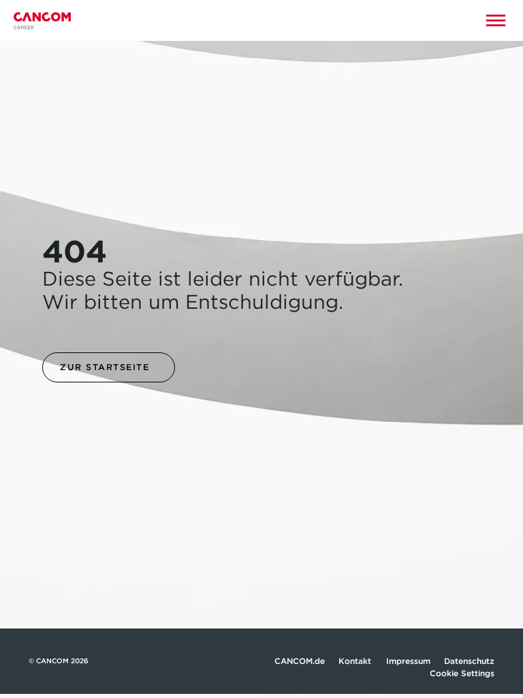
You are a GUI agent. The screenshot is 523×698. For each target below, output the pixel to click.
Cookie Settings (462, 673)
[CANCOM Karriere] (42, 20)
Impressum (408, 661)
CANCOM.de (299, 661)
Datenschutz (469, 661)
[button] (496, 20)
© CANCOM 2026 (59, 660)
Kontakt (355, 661)
